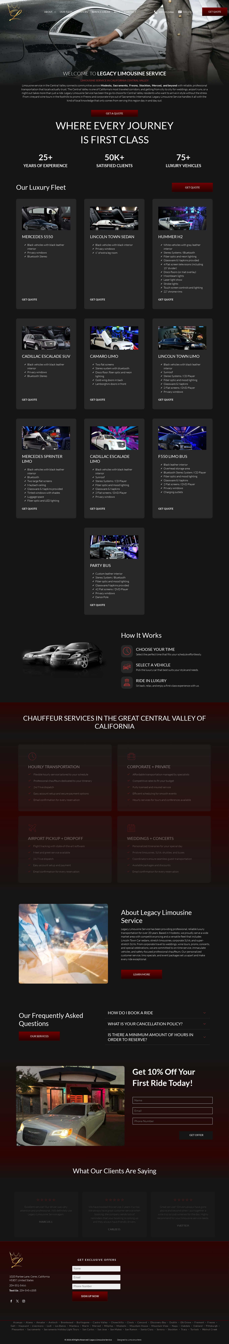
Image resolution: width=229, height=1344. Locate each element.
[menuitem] (50, 11)
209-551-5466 (166, 12)
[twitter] (17, 1301)
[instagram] (24, 1301)
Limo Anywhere (134, 1339)
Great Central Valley (156, 718)
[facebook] (11, 1301)
